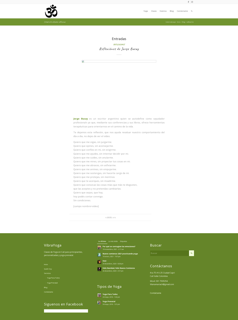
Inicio (46, 264)
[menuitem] (145, 11)
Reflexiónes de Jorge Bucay (119, 48)
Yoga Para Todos (53, 278)
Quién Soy (48, 269)
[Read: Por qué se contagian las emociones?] (99, 247)
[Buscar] (191, 11)
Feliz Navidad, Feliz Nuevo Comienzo (119, 268)
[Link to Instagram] (192, 2)
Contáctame (48, 292)
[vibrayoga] (51, 11)
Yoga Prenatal (52, 283)
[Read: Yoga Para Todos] (99, 295)
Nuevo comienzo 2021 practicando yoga (120, 253)
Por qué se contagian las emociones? (119, 246)
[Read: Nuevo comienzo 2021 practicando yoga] (99, 254)
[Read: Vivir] (99, 262)
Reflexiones (119, 44)
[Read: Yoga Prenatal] (99, 302)
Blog (45, 287)
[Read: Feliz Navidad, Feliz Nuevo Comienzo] (99, 269)
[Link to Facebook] (188, 2)
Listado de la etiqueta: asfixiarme (54, 22)
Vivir (104, 261)
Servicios (47, 273)
